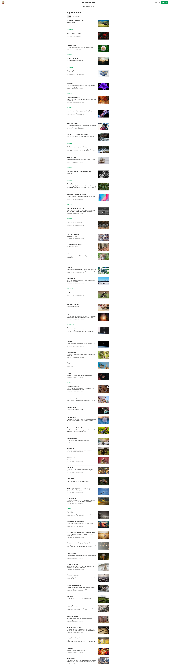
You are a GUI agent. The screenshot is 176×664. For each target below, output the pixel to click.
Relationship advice (73, 386)
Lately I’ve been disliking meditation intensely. (78, 440)
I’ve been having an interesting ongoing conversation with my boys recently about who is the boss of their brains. (81, 197)
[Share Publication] (159, 2)
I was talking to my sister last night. (75, 409)
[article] (88, 23)
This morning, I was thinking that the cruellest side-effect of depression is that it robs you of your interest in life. (81, 470)
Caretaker (70, 184)
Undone (69, 267)
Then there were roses (74, 33)
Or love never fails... (72, 35)
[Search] (156, 2)
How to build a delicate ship (75, 20)
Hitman (69, 254)
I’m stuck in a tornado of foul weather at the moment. (79, 375)
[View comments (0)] (78, 26)
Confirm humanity (73, 58)
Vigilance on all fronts (74, 585)
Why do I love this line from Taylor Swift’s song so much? (80, 136)
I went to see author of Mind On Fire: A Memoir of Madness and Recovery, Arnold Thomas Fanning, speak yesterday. (81, 588)
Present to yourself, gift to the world (78, 543)
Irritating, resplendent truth (75, 521)
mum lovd (69, 173)
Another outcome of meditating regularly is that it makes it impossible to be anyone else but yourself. (81, 430)
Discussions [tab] (77, 16)
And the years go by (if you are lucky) (79, 489)
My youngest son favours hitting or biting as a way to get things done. (80, 256)
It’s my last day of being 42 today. (75, 490)
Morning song (71, 157)
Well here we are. (71, 224)
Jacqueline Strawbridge (76, 23)
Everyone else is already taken (76, 428)
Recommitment (72, 438)
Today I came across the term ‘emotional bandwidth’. (79, 450)
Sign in (172, 2)
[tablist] (74, 16)
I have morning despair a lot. (74, 113)
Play (68, 363)
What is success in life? (72, 236)
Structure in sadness (73, 97)
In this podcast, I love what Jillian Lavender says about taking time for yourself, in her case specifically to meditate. (81, 545)
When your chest (71, 294)
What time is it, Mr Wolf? (74, 627)
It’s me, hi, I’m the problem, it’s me (77, 134)
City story (70, 648)
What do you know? (73, 638)
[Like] (68, 90)
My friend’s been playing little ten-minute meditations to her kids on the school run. (81, 280)
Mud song (70, 596)
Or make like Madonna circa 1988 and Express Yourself (80, 47)
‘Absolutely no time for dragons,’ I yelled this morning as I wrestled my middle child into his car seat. (81, 608)
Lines (69, 397)
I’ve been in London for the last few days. (77, 650)
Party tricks (70, 478)
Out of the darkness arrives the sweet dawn (81, 532)
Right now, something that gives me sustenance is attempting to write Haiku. (81, 100)
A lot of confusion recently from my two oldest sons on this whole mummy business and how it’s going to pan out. (81, 211)
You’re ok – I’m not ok (73, 616)
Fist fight (70, 512)
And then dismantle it (72, 22)
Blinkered (70, 467)
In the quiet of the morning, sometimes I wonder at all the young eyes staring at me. (81, 160)
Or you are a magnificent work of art (75, 73)
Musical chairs (71, 278)
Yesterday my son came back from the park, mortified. (80, 459)
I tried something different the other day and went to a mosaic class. (80, 365)
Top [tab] (73, 16)
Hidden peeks (71, 352)
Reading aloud (71, 407)
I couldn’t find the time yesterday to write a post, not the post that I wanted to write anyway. (81, 556)
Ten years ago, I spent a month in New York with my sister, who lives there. (81, 577)
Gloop (69, 373)
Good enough (71, 553)
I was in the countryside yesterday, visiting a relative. (79, 598)
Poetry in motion (72, 328)
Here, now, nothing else (74, 222)
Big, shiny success (73, 234)
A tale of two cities (73, 575)
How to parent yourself (74, 244)
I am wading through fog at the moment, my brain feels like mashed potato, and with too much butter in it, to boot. (81, 316)
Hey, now (70, 83)
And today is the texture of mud (77, 147)
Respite (69, 341)
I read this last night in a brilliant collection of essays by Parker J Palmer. (80, 535)
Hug (68, 292)
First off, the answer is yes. (73, 306)
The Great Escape (72, 123)
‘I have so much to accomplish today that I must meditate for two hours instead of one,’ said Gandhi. (81, 567)
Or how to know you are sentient (75, 60)
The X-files (70, 448)
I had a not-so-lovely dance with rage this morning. (79, 514)
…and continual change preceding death (79, 111)
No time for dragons (73, 606)
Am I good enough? (73, 304)
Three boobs (71, 658)
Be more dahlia (71, 45)
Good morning (71, 498)
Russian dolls (71, 417)
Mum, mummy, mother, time (75, 208)
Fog (68, 314)
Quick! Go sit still (72, 564)
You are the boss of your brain (76, 194)
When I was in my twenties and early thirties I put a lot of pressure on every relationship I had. (80, 388)
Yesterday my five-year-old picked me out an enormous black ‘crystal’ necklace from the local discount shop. (81, 480)
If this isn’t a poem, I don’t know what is (79, 171)
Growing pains (71, 458)
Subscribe (164, 2)
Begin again (71, 71)
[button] (83, 6)
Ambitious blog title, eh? (73, 246)
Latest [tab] (69, 16)
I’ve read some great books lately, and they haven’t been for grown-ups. (81, 355)
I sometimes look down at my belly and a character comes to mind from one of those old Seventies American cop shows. (81, 660)
